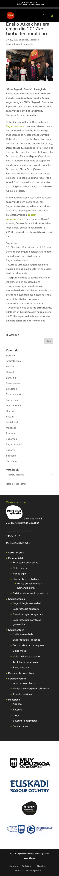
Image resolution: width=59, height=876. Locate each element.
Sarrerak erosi (16, 552)
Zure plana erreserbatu (26, 562)
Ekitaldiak (23, 39)
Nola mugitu (20, 568)
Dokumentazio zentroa (21, 673)
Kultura (10, 416)
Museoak (11, 428)
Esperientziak (13, 394)
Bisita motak (20, 651)
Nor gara (13, 866)
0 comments (27, 44)
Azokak (10, 366)
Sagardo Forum (17, 678)
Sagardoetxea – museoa (26, 640)
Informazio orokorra (24, 683)
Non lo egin (19, 573)
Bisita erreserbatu (23, 634)
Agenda (10, 355)
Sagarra (10, 450)
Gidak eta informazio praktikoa (30, 593)
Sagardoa (34, 39)
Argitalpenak (13, 361)
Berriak (10, 372)
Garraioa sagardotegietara (28, 614)
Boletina (17, 709)
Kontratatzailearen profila (28, 870)
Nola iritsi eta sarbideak (26, 656)
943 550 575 (13, 536)
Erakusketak (13, 383)
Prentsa (10, 433)
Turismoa (11, 461)
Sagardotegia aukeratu (26, 609)
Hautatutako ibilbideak (26, 579)
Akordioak (42, 866)
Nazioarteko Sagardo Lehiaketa (31, 688)
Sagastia (11, 455)
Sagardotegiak (13, 44)
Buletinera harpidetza (25, 720)
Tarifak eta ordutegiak (25, 662)
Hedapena (14, 699)
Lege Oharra (29, 858)
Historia (10, 411)
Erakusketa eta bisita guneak (29, 645)
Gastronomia (13, 405)
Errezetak (11, 389)
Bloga (16, 715)
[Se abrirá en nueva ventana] (30, 543)
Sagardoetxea (16, 630)
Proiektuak (27, 866)
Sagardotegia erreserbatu (27, 603)
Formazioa (12, 400)
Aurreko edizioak (22, 694)
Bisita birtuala (21, 667)
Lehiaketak (12, 422)
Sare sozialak (20, 726)
